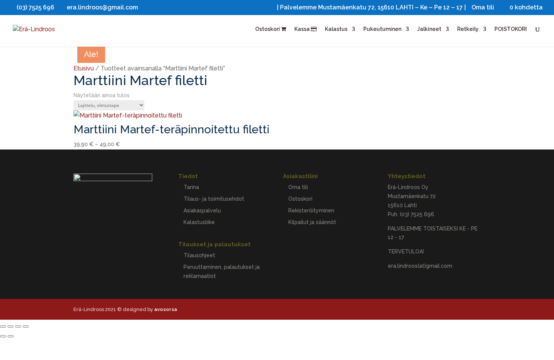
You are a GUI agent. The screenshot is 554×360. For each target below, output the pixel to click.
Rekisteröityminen (311, 210)
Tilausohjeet (199, 255)
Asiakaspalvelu (202, 210)
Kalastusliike (199, 222)
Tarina (191, 187)
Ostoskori (268, 29)
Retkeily (468, 29)
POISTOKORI (510, 29)
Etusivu (83, 68)
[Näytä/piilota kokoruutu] (11, 326)
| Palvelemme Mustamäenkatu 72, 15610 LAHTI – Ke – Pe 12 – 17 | (371, 8)
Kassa (302, 29)
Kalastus (336, 29)
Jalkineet (429, 29)
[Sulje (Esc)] (26, 326)
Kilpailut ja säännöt (312, 222)
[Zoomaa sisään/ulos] (3, 326)
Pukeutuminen (382, 29)
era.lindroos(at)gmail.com (420, 266)
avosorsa (165, 309)
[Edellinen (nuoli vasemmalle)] (3, 336)
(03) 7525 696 (417, 214)
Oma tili (482, 8)
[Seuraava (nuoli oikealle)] (11, 336)
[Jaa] (18, 326)
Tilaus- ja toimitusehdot (214, 199)
